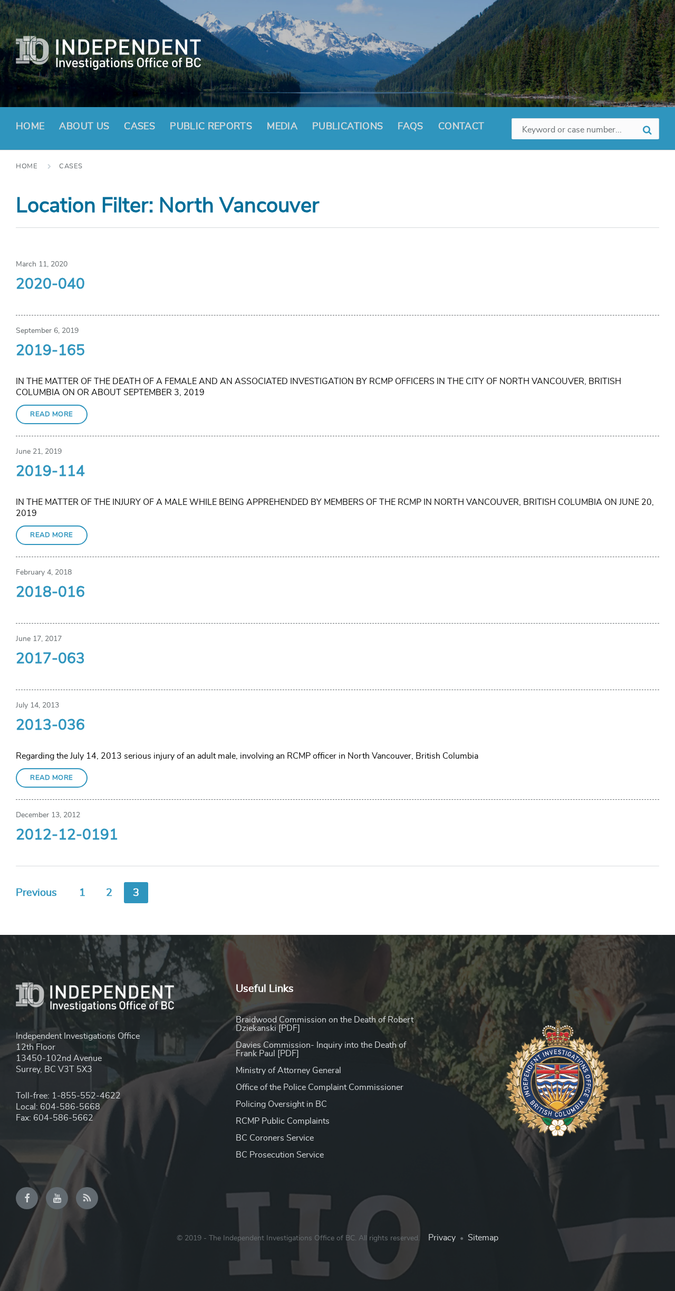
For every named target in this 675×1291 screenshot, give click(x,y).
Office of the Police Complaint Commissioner (319, 1087)
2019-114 (50, 471)
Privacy (442, 1237)
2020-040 (50, 284)
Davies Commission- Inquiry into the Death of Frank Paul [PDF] (321, 1049)
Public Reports (211, 126)
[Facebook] (27, 1198)
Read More (51, 414)
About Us (84, 126)
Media (282, 126)
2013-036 (50, 725)
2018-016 (50, 592)
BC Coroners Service (275, 1138)
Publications (347, 126)
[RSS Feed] (87, 1198)
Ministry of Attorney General (288, 1070)
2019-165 (50, 350)
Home (30, 126)
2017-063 (50, 659)
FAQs (410, 126)
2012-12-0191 (67, 835)
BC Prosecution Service (280, 1155)
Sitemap (483, 1237)
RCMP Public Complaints (283, 1121)
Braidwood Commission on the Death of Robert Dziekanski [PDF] (324, 1024)
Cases (139, 126)
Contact (461, 126)
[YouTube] (57, 1198)
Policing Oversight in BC (281, 1104)
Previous (36, 892)
